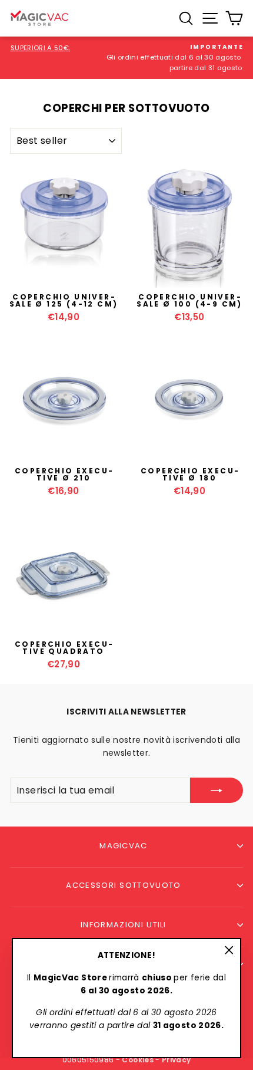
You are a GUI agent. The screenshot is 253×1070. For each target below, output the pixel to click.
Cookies (137, 1060)
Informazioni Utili (124, 924)
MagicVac (123, 845)
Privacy (176, 1060)
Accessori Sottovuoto (123, 885)
